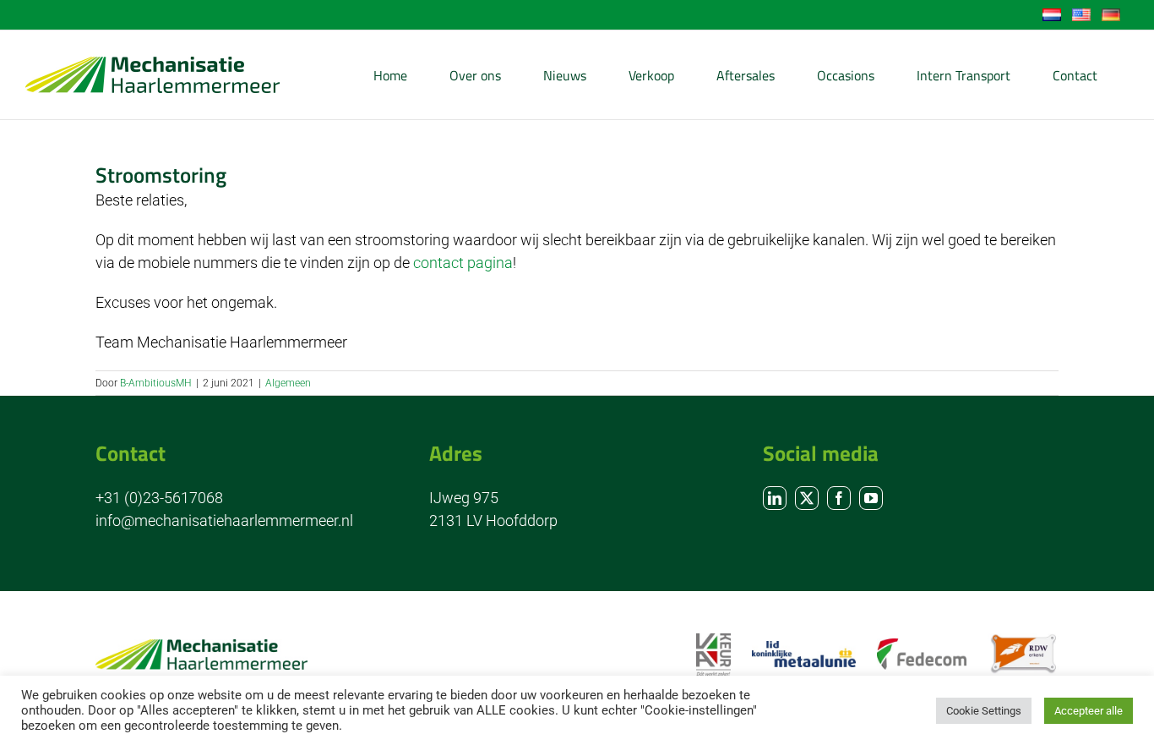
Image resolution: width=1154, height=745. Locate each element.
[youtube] (871, 498)
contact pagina (463, 262)
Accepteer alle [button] (1088, 710)
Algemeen (288, 383)
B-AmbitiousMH (156, 383)
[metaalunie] (804, 648)
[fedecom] (921, 646)
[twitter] (807, 498)
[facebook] (839, 498)
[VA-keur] (713, 640)
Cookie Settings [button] (983, 710)
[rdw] (1023, 640)
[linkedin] (775, 498)
